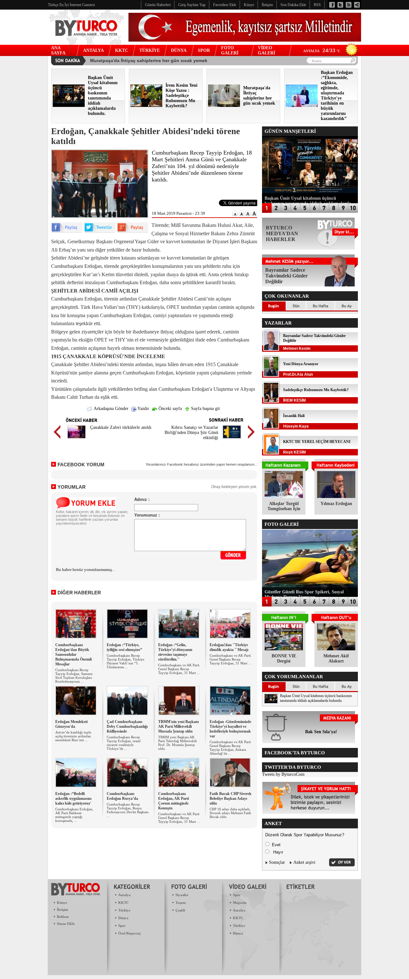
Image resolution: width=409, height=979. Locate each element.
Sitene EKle (66, 924)
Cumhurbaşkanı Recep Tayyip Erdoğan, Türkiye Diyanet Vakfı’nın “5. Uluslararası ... (125, 661)
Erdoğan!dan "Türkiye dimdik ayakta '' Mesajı (229, 647)
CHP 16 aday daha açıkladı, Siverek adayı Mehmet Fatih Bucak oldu (230, 813)
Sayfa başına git (205, 408)
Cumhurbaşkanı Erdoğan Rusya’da (122, 796)
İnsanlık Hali (294, 415)
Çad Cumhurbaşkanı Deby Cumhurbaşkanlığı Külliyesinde (127, 726)
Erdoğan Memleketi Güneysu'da (71, 724)
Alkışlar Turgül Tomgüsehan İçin (283, 506)
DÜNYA (179, 50)
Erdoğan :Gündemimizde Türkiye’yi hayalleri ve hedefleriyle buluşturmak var (230, 728)
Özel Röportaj (129, 933)
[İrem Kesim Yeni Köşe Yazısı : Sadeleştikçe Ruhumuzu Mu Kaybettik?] (146, 105)
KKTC (121, 50)
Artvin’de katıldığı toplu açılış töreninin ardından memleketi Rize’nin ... (73, 736)
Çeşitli (180, 910)
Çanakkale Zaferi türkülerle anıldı (120, 427)
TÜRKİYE (149, 50)
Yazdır (142, 408)
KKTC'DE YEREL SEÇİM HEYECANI (317, 441)
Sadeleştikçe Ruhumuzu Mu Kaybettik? (316, 390)
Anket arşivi (304, 862)
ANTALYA (93, 50)
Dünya (123, 918)
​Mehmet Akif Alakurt (336, 658)
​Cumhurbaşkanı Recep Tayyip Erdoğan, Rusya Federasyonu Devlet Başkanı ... (128, 810)
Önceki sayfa (169, 408)
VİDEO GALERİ (266, 50)
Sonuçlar (277, 862)
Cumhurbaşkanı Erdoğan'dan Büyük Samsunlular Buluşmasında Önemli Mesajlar (73, 654)
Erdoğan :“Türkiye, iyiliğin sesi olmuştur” (124, 647)
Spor (122, 925)
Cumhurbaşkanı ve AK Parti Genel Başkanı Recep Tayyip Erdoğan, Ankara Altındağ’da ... (230, 747)
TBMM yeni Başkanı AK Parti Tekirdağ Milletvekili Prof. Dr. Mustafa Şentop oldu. (177, 742)
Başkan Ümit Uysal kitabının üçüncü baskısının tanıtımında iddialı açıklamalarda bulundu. (316, 698)
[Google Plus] (132, 231)
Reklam (63, 917)
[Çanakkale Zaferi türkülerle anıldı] (76, 439)
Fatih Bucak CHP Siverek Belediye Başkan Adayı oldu (230, 798)
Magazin (239, 902)
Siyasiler (182, 895)
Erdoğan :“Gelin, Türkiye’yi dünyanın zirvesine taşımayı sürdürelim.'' (175, 652)
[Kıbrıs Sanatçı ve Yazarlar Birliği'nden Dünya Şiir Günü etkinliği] (231, 439)
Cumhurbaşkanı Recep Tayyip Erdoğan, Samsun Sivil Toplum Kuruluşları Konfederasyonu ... (74, 675)
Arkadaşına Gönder (110, 408)
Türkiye (124, 910)
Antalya (124, 895)
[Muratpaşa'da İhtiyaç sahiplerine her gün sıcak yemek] (224, 105)
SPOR (204, 50)
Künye (62, 902)
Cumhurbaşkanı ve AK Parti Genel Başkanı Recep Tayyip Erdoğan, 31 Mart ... (179, 669)
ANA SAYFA (58, 50)
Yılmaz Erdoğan (336, 503)
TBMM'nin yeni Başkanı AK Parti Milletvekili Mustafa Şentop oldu (178, 726)
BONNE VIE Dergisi (284, 658)
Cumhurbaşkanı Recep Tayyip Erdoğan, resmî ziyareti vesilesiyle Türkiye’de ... (124, 742)
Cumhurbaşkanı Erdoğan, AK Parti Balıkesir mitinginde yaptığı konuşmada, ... (74, 815)
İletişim (62, 909)
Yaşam (180, 902)
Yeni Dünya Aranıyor (300, 364)
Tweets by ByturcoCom (283, 774)
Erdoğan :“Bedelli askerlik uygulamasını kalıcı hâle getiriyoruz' (73, 798)
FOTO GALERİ (229, 50)
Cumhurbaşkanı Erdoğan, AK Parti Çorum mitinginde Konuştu (173, 800)
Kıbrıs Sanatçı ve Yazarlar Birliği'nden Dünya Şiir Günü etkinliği (191, 432)
